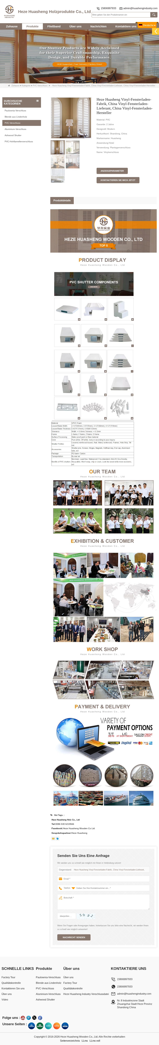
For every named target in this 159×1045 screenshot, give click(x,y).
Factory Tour (8, 977)
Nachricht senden (74, 937)
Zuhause (12, 26)
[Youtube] (22, 1017)
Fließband (54, 26)
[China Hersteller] (21, 146)
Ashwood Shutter (13, 135)
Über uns (75, 26)
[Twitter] (34, 1017)
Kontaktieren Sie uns (13, 988)
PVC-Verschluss (40, 85)
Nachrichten (98, 26)
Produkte (32, 26)
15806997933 (108, 8)
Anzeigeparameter (112, 171)
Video (5, 999)
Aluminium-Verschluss (15, 129)
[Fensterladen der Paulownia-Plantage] (79, 56)
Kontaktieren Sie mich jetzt (118, 180)
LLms (85, 1040)
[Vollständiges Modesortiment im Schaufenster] (48, 1025)
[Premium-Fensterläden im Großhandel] (56, 1025)
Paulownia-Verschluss (15, 110)
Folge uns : (11, 1018)
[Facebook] (40, 1017)
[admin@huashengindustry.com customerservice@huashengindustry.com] (53, 838)
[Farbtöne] (39, 1025)
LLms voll (95, 1040)
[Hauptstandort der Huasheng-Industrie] (65, 1025)
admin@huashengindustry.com (140, 8)
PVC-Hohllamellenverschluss (19, 141)
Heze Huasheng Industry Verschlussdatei (86, 994)
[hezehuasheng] (57, 838)
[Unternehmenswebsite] (31, 1025)
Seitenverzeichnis (70, 1040)
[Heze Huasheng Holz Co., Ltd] (9, 11)
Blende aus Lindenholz (16, 117)
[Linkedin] (28, 1017)
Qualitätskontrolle (11, 983)
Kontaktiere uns (125, 26)
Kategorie (26, 85)
